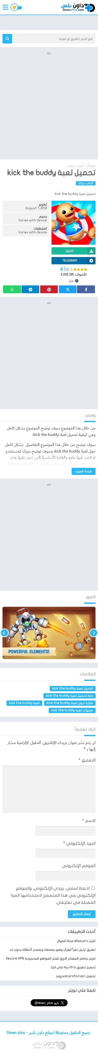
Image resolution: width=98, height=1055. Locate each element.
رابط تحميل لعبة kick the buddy (69, 695)
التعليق (87, 760)
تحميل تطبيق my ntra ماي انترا (73, 967)
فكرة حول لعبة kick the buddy (70, 703)
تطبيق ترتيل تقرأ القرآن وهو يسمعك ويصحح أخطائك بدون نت (52, 949)
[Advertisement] (49, 105)
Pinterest (49, 289)
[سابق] (93, 633)
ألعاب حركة (75, 166)
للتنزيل (70, 250)
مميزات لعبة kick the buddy (72, 710)
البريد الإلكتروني (79, 843)
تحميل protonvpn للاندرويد (75, 976)
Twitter (67, 289)
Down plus (16, 1032)
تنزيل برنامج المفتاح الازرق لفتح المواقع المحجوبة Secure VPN (50, 958)
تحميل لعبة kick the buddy (72, 688)
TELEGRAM (69, 260)
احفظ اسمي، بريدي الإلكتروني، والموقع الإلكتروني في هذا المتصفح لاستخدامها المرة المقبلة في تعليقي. (53, 895)
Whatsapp (12, 289)
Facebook (86, 289)
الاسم (88, 821)
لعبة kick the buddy (24, 703)
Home (91, 166)
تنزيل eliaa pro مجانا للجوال (76, 941)
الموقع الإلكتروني (78, 866)
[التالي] (4, 633)
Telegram (30, 289)
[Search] (7, 38)
